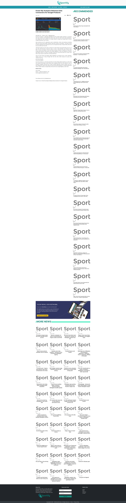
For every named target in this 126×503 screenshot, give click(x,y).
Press (83, 490)
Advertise (84, 491)
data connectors (53, 55)
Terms (71, 502)
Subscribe (65, 496)
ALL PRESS (60, 7)
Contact (83, 493)
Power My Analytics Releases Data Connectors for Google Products (54, 80)
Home (83, 489)
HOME (49, 7)
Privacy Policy (76, 502)
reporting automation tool (50, 36)
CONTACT (65, 7)
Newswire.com (51, 35)
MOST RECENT (54, 7)
